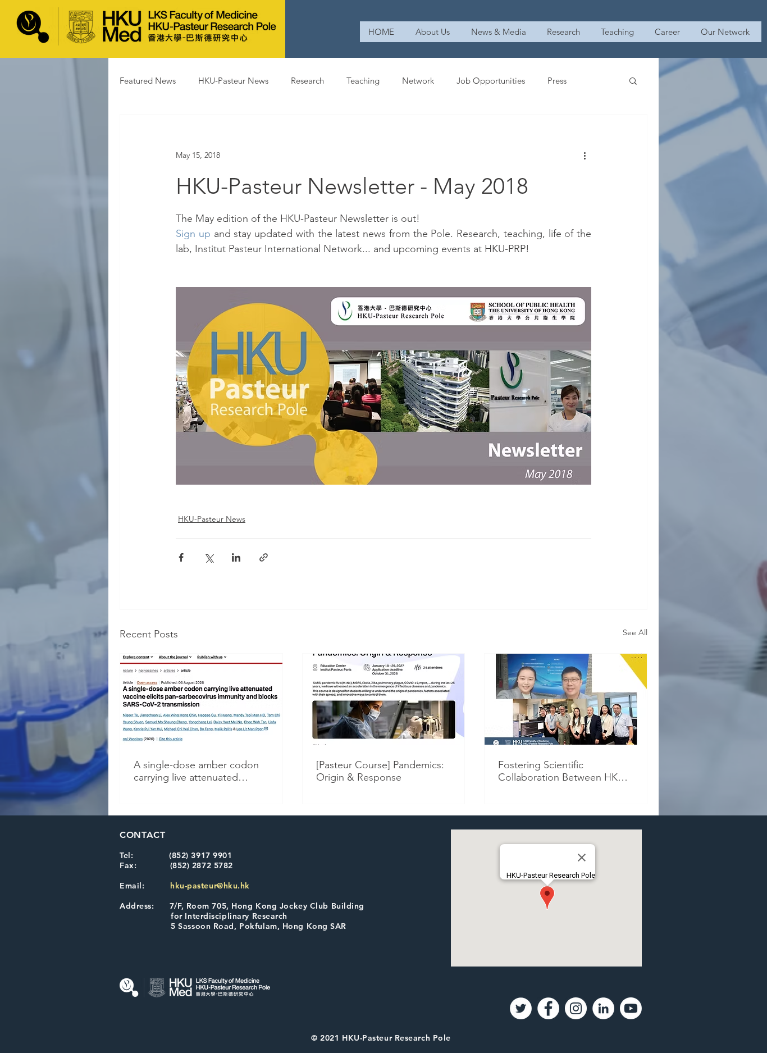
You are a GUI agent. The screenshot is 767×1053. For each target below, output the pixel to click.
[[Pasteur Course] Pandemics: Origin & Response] (384, 699)
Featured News (148, 80)
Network (418, 80)
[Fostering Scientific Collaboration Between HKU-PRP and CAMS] (566, 699)
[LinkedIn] (603, 1008)
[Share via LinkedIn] (236, 557)
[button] (633, 80)
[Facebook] (548, 1008)
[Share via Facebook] (181, 557)
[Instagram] (576, 1008)
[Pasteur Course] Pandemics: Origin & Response (380, 771)
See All (635, 632)
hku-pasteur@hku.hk (210, 886)
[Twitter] (521, 1008)
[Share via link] (263, 557)
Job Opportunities (490, 80)
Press (557, 80)
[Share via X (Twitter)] (208, 557)
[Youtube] (631, 1008)
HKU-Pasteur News (233, 80)
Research (307, 80)
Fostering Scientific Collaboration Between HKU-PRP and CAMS (563, 771)
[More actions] (584, 155)
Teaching (363, 80)
